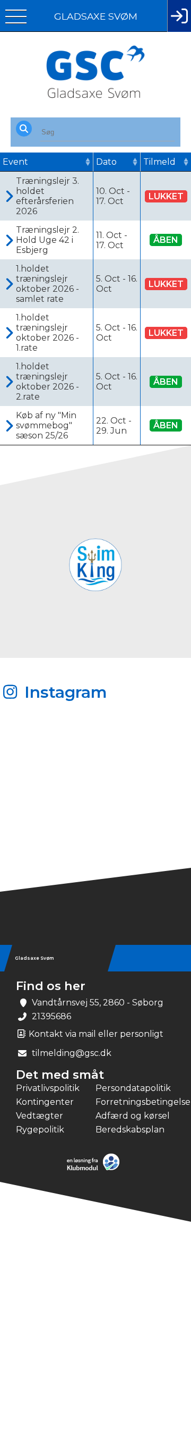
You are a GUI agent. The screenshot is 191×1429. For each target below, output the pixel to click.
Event (15, 162)
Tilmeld (159, 162)
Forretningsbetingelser (135, 1102)
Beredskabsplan (130, 1129)
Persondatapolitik (133, 1088)
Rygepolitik (40, 1129)
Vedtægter (39, 1116)
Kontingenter (45, 1102)
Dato (106, 162)
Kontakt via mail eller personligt (95, 1034)
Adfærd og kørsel (133, 1116)
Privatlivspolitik (48, 1088)
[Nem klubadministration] (96, 1169)
